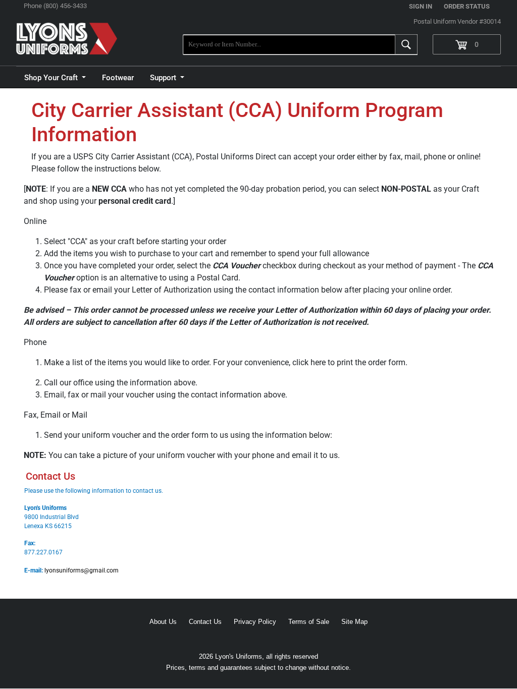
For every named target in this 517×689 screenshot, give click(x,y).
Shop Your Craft (52, 77)
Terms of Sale (308, 621)
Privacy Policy (255, 621)
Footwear (118, 77)
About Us (163, 621)
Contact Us (205, 621)
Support (164, 77)
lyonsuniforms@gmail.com (81, 570)
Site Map (354, 621)
